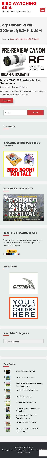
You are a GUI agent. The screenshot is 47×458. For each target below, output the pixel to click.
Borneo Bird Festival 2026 (26, 402)
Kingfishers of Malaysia (25, 371)
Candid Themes (24, 452)
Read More (7, 101)
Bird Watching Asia (19, 5)
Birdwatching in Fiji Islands (26, 377)
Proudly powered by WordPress (14, 450)
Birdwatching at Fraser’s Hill (27, 390)
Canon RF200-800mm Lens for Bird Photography (20, 82)
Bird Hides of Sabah (24, 396)
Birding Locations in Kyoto (26, 422)
